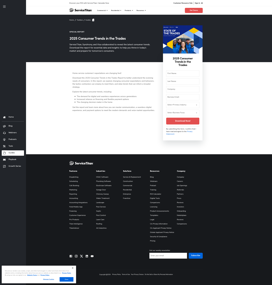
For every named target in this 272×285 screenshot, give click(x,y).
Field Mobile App (75, 207)
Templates (154, 215)
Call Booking (74, 185)
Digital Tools (155, 198)
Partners (180, 194)
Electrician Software (103, 185)
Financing (72, 211)
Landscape (100, 202)
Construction (128, 181)
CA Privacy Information (159, 224)
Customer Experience (77, 215)
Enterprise (127, 194)
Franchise (126, 198)
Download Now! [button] (182, 121)
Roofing (99, 224)
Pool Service (101, 207)
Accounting (73, 198)
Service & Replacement (132, 177)
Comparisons (155, 202)
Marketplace (181, 215)
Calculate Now (103, 3)
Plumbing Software (103, 181)
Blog (152, 177)
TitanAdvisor (74, 228)
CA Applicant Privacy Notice (160, 228)
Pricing (152, 241)
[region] (39, 274)
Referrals (180, 190)
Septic (98, 211)
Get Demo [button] (194, 10)
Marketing (73, 190)
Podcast (153, 185)
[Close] (72, 268)
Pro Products (74, 219)
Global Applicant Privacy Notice (162, 232)
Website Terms (32, 275)
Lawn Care (100, 219)
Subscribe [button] (195, 256)
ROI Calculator (155, 194)
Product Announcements (159, 211)
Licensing (153, 207)
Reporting (73, 194)
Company (180, 177)
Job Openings (182, 185)
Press (179, 198)
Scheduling (73, 181)
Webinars (153, 181)
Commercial (127, 185)
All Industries (101, 228)
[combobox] (182, 105)
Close (66, 279)
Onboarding (181, 211)
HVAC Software (102, 177)
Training (153, 190)
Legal (152, 219)
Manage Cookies (48, 279)
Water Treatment (103, 198)
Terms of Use (126, 274)
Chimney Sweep (102, 194)
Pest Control (101, 215)
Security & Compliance (158, 236)
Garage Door (101, 190)
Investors (180, 207)
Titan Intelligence (76, 224)
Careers (180, 181)
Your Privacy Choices (137, 274)
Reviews (180, 202)
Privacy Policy (116, 274)
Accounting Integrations (78, 202)
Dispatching (73, 177)
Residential (127, 190)
